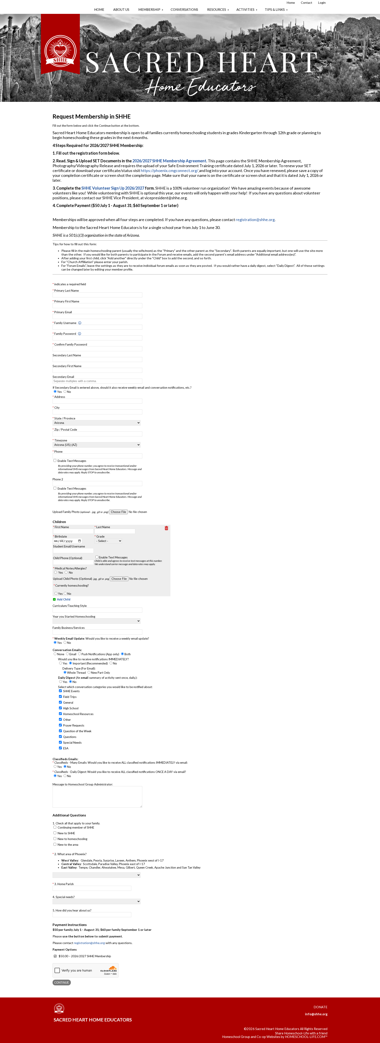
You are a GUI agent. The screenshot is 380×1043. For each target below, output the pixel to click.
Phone (58, 451)
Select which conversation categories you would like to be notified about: (105, 687)
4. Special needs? (64, 897)
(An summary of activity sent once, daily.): (97, 677)
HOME (99, 9)
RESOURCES (218, 9)
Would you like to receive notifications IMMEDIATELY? (93, 659)
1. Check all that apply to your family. (76, 823)
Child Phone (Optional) (67, 558)
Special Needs (72, 742)
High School (71, 708)
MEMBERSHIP (151, 9)
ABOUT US (121, 9)
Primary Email (63, 312)
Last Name (103, 527)
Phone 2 (58, 479)
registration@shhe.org (255, 219)
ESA (65, 748)
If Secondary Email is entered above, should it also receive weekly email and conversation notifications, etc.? (122, 387)
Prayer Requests (73, 725)
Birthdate (61, 536)
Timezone (60, 440)
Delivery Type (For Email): (78, 668)
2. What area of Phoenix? (127, 860)
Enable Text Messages (100, 466)
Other (67, 719)
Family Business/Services (69, 627)
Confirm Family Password (70, 344)
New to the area (68, 844)
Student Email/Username (69, 546)
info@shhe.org (316, 1014)
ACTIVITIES (247, 9)
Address (59, 397)
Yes (60, 572)
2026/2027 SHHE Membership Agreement (169, 160)
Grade (100, 536)
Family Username (65, 323)
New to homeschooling (72, 839)
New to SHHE (66, 833)
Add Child (63, 599)
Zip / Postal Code (65, 429)
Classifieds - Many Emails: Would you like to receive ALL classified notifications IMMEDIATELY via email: (121, 762)
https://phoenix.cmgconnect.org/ (169, 170)
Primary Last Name (66, 290)
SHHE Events (71, 691)
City (57, 407)
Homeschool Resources (78, 714)
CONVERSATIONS (184, 9)
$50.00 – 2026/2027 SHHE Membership (85, 956)
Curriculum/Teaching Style (70, 606)
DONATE (320, 1007)
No (71, 572)
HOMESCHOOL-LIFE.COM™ (306, 1037)
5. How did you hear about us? (72, 910)
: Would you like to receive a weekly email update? (101, 638)
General (68, 702)
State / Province (64, 418)
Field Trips (70, 697)
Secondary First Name (67, 366)
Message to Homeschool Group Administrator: (83, 784)
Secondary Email (63, 377)
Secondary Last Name (67, 355)
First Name (62, 527)
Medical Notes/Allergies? (71, 568)
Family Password (65, 333)
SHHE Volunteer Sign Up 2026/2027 (112, 188)
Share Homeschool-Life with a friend (301, 1033)
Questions (69, 737)
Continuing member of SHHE (76, 827)
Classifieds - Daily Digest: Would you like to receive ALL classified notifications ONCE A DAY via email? (120, 772)
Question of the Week (77, 731)
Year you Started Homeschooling (74, 616)
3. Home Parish (64, 884)
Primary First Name (66, 301)
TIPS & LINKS (276, 9)
